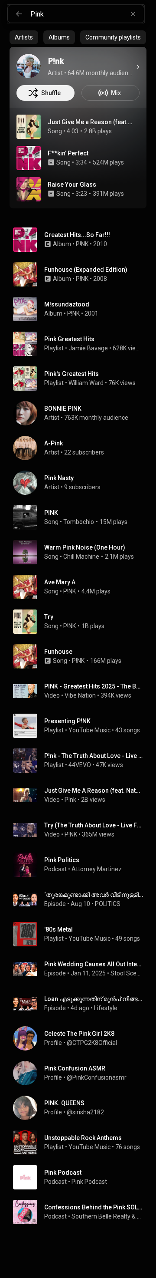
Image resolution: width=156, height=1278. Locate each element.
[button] (29, 127)
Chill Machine (81, 556)
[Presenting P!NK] (81, 725)
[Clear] (133, 14)
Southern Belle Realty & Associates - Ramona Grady (107, 1216)
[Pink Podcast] (81, 1177)
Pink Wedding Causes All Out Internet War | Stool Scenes (93, 964)
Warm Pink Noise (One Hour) (84, 547)
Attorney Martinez (97, 869)
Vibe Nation (80, 695)
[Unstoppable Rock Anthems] (81, 1142)
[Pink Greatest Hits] (81, 343)
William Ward (86, 382)
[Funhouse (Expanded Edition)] (81, 274)
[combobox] (87, 14)
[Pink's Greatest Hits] (81, 378)
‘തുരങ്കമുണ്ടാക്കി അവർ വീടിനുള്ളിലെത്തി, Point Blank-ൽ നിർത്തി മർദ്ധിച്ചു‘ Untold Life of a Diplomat (93, 894)
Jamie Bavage (88, 348)
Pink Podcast (89, 1181)
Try (48, 616)
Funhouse (58, 651)
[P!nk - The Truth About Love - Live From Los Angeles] (81, 760)
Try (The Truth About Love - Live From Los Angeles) (93, 825)
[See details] (138, 67)
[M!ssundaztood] (81, 309)
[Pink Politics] (81, 864)
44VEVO (79, 764)
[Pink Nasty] (81, 482)
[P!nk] (28, 66)
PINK (51, 512)
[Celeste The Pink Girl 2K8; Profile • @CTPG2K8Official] (81, 1038)
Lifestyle (105, 1008)
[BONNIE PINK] (81, 413)
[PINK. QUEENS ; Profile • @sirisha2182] (81, 1107)
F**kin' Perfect (68, 153)
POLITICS (107, 903)
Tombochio (78, 521)
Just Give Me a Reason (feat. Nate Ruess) (90, 122)
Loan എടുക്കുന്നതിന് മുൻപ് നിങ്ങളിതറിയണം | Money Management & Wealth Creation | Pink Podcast (93, 998)
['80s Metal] (81, 934)
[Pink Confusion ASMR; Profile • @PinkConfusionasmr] (81, 1073)
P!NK (82, 243)
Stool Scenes (126, 973)
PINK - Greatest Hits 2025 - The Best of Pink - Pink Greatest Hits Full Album (93, 686)
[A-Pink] (81, 448)
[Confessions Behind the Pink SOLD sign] (81, 1212)
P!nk (70, 799)
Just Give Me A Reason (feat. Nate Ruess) (93, 790)
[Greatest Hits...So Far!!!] (81, 239)
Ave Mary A (59, 582)
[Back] (19, 14)
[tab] (24, 37)
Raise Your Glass (72, 184)
